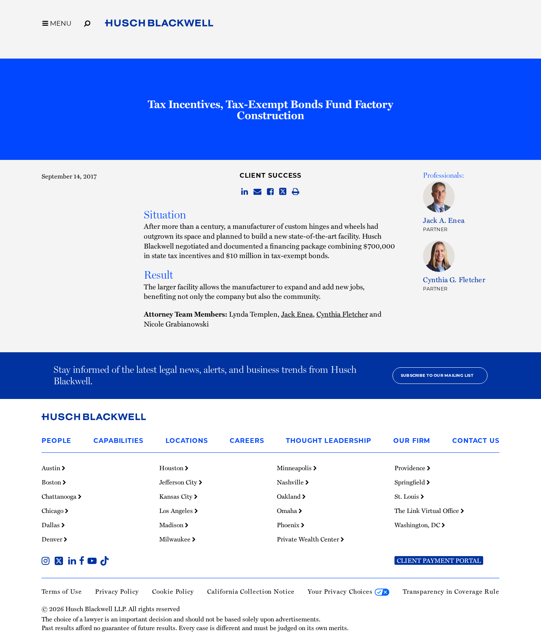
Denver (53, 539)
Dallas (51, 524)
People (56, 440)
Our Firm (411, 440)
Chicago (53, 510)
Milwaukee (175, 539)
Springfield (410, 482)
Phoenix (289, 524)
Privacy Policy (117, 591)
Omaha (288, 510)
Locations (187, 440)
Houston (172, 467)
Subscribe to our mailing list (437, 375)
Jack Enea (297, 313)
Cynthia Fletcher (342, 313)
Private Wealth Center (309, 539)
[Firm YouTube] (94, 561)
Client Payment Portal (439, 560)
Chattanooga (60, 496)
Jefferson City (179, 482)
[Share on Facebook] (270, 192)
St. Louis (407, 496)
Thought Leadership (328, 440)
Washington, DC (418, 524)
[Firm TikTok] (104, 561)
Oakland (289, 496)
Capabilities (118, 440)
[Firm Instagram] (47, 561)
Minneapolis (295, 467)
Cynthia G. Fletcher (454, 279)
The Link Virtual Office (427, 510)
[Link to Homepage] (159, 24)
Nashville (291, 482)
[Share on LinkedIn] (244, 192)
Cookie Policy (173, 591)
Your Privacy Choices (341, 591)
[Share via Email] (257, 192)
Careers (247, 440)
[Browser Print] (295, 192)
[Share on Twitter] (282, 192)
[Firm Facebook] (83, 561)
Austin (52, 467)
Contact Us (475, 440)
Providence (410, 467)
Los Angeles (176, 510)
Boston (52, 482)
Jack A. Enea (444, 220)
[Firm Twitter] (60, 561)
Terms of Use (62, 591)
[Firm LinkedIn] (73, 561)
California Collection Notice (250, 591)
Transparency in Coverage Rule (451, 591)
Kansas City (176, 496)
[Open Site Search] (87, 22)
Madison (172, 524)
